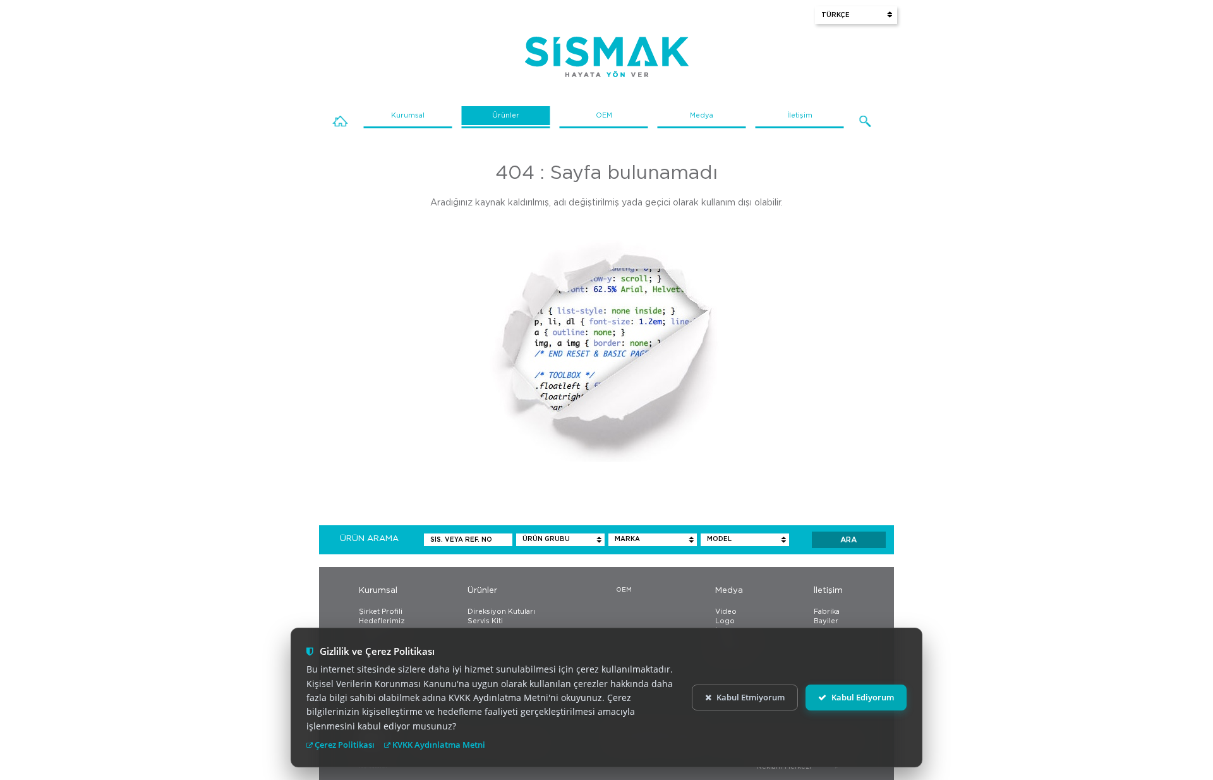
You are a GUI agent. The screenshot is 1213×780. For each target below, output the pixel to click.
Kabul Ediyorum (862, 697)
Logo (725, 621)
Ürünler (505, 115)
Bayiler (826, 621)
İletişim (799, 115)
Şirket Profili (380, 611)
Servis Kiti (485, 621)
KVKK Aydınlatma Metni (437, 744)
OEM (604, 115)
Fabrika (827, 611)
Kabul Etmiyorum (750, 697)
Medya (701, 115)
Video (726, 611)
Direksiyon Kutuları (501, 611)
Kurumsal (408, 115)
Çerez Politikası (344, 744)
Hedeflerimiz (382, 621)
